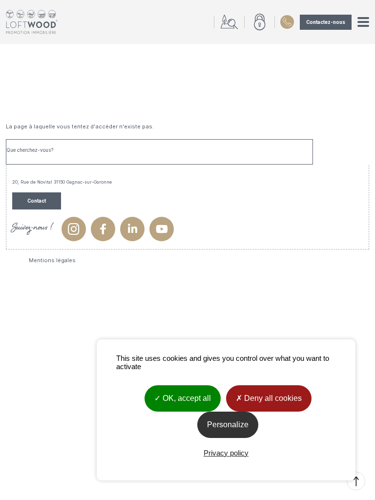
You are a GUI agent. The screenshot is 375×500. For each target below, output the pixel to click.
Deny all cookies (272, 398)
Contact (36, 201)
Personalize (228, 424)
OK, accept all (186, 398)
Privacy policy (226, 453)
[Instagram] (74, 229)
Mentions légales (52, 260)
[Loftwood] (32, 22)
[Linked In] (132, 229)
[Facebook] (103, 229)
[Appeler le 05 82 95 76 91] (284, 22)
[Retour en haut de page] (356, 481)
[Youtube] (161, 229)
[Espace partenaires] (259, 22)
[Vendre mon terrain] (229, 22)
